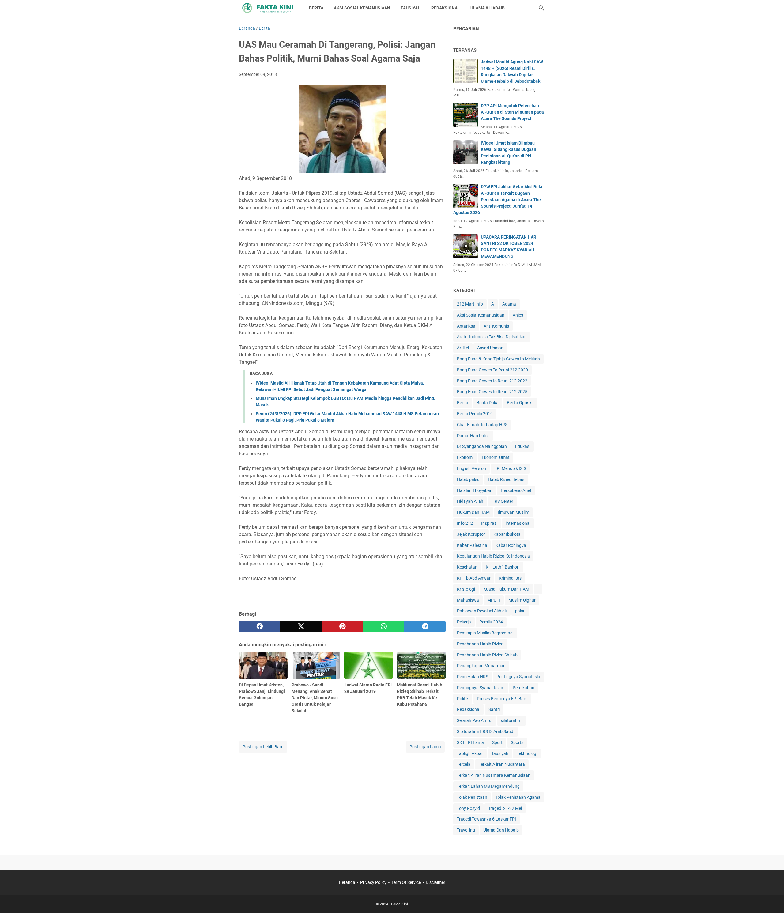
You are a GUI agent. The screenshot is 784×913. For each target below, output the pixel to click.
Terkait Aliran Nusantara (502, 764)
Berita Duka (488, 402)
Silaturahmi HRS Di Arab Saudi (485, 731)
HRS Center (502, 501)
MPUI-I (493, 600)
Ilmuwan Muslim (513, 512)
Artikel (463, 347)
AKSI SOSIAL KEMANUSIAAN (362, 8)
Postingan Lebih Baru (263, 746)
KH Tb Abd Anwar (474, 578)
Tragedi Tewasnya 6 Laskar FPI (486, 819)
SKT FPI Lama (470, 742)
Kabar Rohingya (511, 545)
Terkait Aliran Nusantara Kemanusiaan (493, 775)
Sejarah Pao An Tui (474, 720)
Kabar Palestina (472, 545)
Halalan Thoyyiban (474, 490)
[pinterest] (342, 626)
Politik (463, 698)
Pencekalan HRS (472, 676)
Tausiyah (499, 753)
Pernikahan (523, 687)
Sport (497, 742)
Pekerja (464, 621)
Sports (517, 742)
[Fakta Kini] (268, 8)
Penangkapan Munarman (481, 665)
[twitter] (301, 626)
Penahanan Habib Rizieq (480, 643)
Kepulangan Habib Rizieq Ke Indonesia (493, 556)
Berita (462, 402)
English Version (471, 468)
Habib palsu (468, 479)
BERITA (316, 8)
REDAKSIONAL (445, 8)
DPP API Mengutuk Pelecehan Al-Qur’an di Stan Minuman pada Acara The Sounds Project (512, 112)
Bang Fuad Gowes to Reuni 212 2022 (492, 380)
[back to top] (772, 899)
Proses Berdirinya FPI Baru (502, 698)
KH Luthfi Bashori (502, 567)
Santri (494, 709)
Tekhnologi (527, 753)
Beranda (347, 882)
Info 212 (465, 523)
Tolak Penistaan (472, 797)
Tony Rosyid (468, 808)
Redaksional (468, 709)
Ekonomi (465, 457)
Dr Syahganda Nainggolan (482, 446)
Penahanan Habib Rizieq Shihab (487, 654)
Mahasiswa (468, 600)
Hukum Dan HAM (473, 512)
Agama (509, 304)
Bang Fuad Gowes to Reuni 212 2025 (492, 391)
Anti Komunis (496, 326)
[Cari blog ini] (541, 8)
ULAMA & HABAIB (487, 8)
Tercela (463, 764)
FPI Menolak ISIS (510, 468)
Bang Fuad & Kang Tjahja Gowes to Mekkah (498, 358)
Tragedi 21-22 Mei (505, 808)
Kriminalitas (510, 578)
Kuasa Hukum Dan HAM (506, 589)
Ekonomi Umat (496, 457)
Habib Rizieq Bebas (506, 479)
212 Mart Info (470, 304)
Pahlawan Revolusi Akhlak (482, 610)
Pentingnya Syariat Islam (480, 687)
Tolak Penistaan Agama (518, 797)
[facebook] (259, 626)
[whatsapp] (383, 626)
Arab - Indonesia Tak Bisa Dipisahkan (492, 336)
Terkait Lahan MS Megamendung (488, 786)
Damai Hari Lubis (473, 435)
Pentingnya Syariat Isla (518, 676)
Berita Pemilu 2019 (475, 413)
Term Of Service (406, 882)
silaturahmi (511, 720)
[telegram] (425, 626)
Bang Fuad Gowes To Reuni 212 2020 (492, 369)
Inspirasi (489, 523)
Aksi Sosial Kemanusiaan (480, 315)
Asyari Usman (490, 347)
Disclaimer (435, 882)
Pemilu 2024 (491, 621)
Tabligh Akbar (470, 753)
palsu (520, 610)
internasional (518, 523)
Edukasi (522, 446)
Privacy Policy (373, 882)
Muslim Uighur (522, 600)
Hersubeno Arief (516, 490)
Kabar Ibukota (507, 534)
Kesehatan (467, 567)
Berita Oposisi (520, 402)
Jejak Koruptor (471, 534)
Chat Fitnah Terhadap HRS (482, 424)
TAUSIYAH (411, 8)
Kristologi (466, 589)
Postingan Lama (425, 746)
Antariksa (466, 326)
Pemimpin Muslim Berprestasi (485, 632)
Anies (518, 315)
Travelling (466, 830)
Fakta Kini (399, 904)
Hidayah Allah (470, 501)
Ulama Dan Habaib (501, 830)
